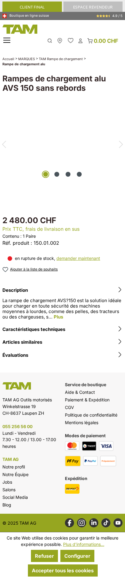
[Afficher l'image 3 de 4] (68, 174)
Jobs (7, 482)
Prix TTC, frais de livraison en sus (40, 229)
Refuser (44, 556)
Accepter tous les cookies (63, 570)
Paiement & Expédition (87, 399)
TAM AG (10, 459)
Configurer (77, 556)
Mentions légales (81, 422)
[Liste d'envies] (70, 40)
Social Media (15, 497)
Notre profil (13, 466)
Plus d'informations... (83, 544)
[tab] (62, 304)
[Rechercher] (49, 40)
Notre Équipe (15, 474)
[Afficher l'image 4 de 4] (79, 174)
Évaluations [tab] (15, 355)
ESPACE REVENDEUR (93, 7)
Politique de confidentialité (91, 414)
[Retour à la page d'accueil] (62, 29)
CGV (69, 407)
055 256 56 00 (17, 426)
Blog (6, 504)
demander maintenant (78, 258)
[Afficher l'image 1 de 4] (45, 174)
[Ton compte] (80, 40)
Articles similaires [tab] (22, 342)
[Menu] (7, 40)
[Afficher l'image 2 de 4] (56, 174)
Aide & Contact (80, 392)
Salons (8, 489)
